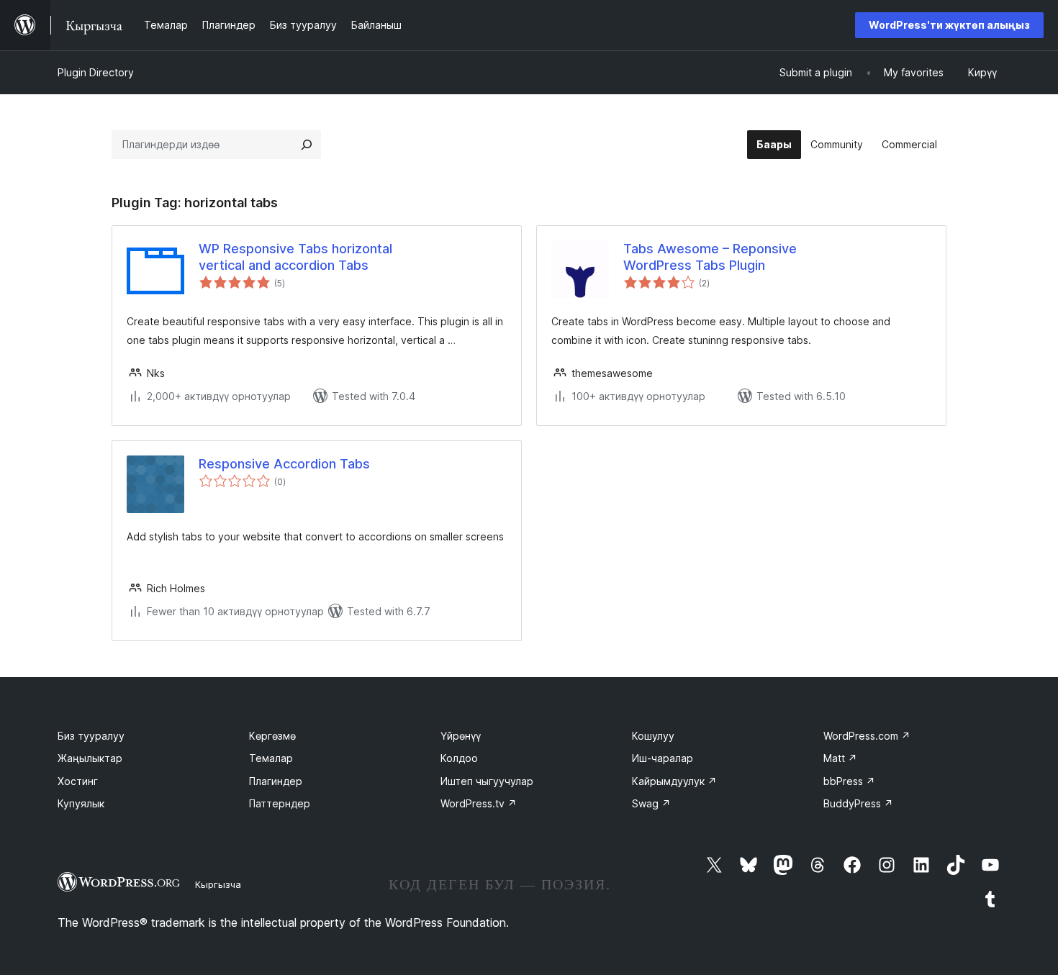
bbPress (849, 781)
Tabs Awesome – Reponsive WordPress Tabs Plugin (710, 257)
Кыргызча (218, 884)
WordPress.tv (478, 803)
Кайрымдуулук (674, 781)
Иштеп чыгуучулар (486, 781)
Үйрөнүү (460, 736)
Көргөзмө (272, 736)
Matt (840, 758)
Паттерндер (279, 803)
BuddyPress (858, 803)
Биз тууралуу (91, 736)
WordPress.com (866, 736)
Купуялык (81, 803)
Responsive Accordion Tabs (284, 463)
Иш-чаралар (662, 758)
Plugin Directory (96, 72)
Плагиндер (275, 781)
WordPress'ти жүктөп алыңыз (949, 25)
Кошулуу (653, 736)
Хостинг (78, 781)
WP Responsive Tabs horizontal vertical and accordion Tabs (295, 257)
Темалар (271, 758)
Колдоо (459, 758)
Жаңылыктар (90, 758)
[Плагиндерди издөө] (306, 144)
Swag (651, 803)
